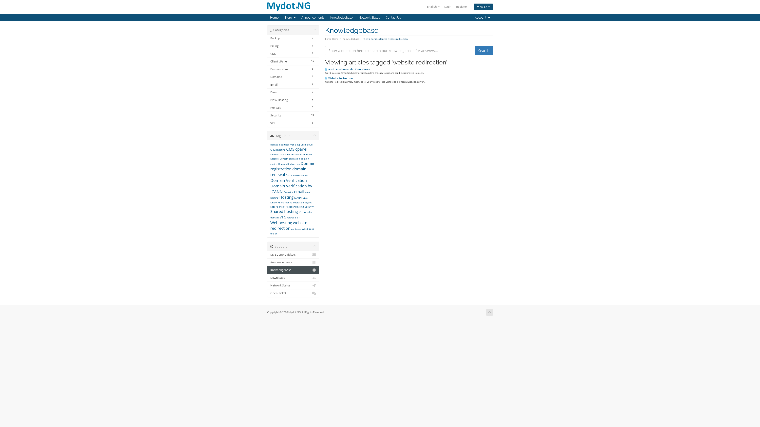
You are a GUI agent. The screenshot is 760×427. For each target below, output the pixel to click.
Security (309, 206)
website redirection (288, 225)
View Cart (483, 7)
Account (481, 17)
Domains (288, 192)
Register (461, 7)
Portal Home (331, 38)
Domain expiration (289, 158)
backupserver (286, 144)
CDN (303, 144)
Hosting (286, 197)
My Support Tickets (283, 254)
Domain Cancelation (291, 154)
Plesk (282, 206)
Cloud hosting (277, 149)
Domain (274, 154)
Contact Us (393, 17)
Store (289, 17)
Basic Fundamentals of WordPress (349, 69)
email (299, 191)
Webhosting (281, 222)
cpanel (301, 149)
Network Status (369, 17)
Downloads (277, 278)
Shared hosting (284, 211)
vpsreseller (293, 217)
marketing (286, 202)
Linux (305, 197)
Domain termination (297, 175)
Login (447, 7)
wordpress (296, 229)
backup (274, 144)
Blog (297, 144)
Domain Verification (288, 180)
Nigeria (274, 206)
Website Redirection (340, 78)
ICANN (298, 197)
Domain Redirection (289, 164)
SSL (301, 212)
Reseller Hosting (295, 206)
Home (274, 17)
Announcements (312, 17)
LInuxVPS (275, 202)
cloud (310, 144)
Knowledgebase (341, 17)
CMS (290, 149)
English (432, 7)
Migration (298, 202)
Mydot (308, 202)
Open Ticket (278, 293)
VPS (282, 217)
